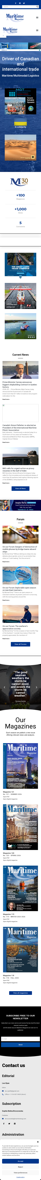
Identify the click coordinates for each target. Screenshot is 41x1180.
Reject (20, 1167)
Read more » (6, 399)
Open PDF (6, 796)
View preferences (20, 1173)
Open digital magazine (10, 799)
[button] (38, 1142)
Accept (20, 1161)
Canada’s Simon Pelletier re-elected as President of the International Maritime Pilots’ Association (19, 427)
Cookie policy (21, 1177)
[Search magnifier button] (37, 6)
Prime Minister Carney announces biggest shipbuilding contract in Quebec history (20, 384)
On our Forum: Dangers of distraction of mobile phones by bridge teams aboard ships (20, 549)
